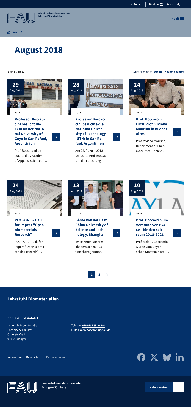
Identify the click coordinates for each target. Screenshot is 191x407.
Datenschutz (34, 357)
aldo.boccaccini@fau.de (95, 330)
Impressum (14, 357)
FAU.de (138, 4)
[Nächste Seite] (107, 274)
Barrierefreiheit (56, 357)
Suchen (171, 4)
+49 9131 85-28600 (93, 326)
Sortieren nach (142, 72)
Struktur (154, 4)
